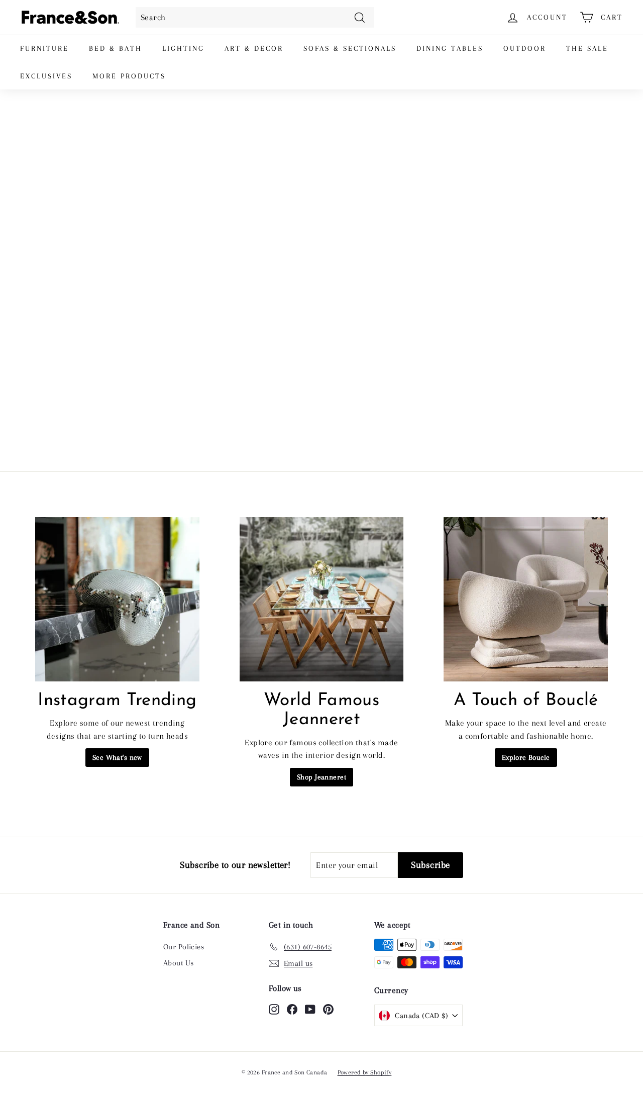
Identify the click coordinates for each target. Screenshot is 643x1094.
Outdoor (524, 48)
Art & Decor (254, 48)
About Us (178, 962)
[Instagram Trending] (117, 599)
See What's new (117, 757)
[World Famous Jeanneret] (322, 599)
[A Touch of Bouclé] (526, 599)
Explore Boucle (526, 757)
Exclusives (46, 76)
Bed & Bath (115, 48)
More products (129, 76)
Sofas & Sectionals (349, 48)
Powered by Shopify (365, 1072)
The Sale (587, 48)
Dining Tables (449, 48)
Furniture (44, 48)
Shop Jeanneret (321, 777)
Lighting (183, 48)
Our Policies (183, 946)
